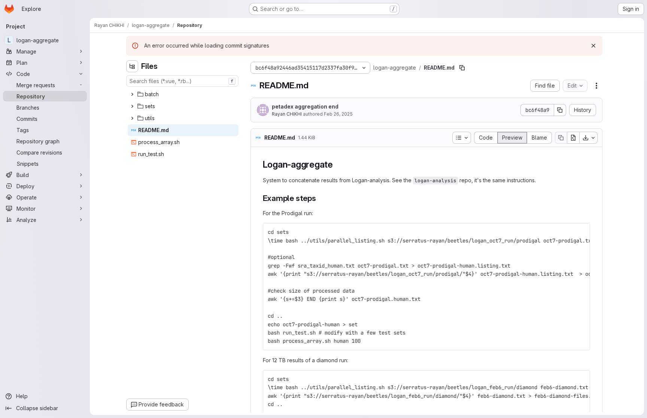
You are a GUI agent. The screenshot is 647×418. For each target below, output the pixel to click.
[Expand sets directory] (132, 106)
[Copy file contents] (561, 138)
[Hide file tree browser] (132, 66)
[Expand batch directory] (132, 94)
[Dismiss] (593, 45)
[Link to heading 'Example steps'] (320, 198)
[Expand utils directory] (132, 118)
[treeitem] (183, 94)
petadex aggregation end (305, 106)
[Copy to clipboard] (581, 232)
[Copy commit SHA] (560, 110)
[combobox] (182, 81)
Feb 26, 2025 (338, 114)
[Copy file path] (462, 68)
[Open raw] (573, 138)
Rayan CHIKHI (287, 114)
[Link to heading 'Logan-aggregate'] (338, 164)
